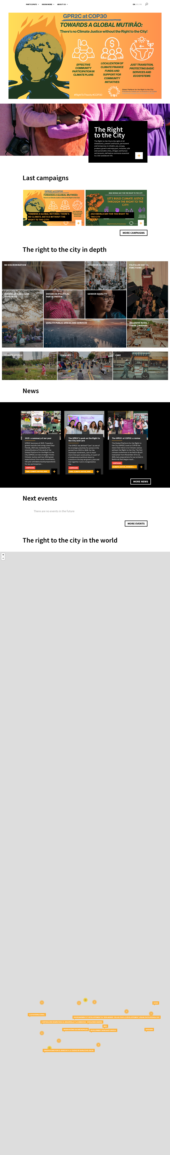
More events (136, 523)
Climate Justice (36, 471)
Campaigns (30, 468)
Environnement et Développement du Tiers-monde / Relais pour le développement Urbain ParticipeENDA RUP (116, 1017)
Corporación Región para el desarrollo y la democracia (65, 1022)
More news (140, 481)
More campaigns (134, 233)
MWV (105, 1026)
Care (27, 471)
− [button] (3, 558)
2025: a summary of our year (38, 438)
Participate (31, 4)
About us (61, 4)
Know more (47, 4)
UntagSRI (149, 1029)
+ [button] (3, 554)
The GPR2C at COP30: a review (126, 438)
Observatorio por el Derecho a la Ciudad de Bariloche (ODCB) (69, 1050)
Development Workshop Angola (103, 1030)
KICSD (156, 1003)
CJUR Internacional (37, 1015)
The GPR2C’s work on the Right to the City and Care (84, 439)
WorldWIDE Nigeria (94, 1022)
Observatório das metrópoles (75, 1029)
